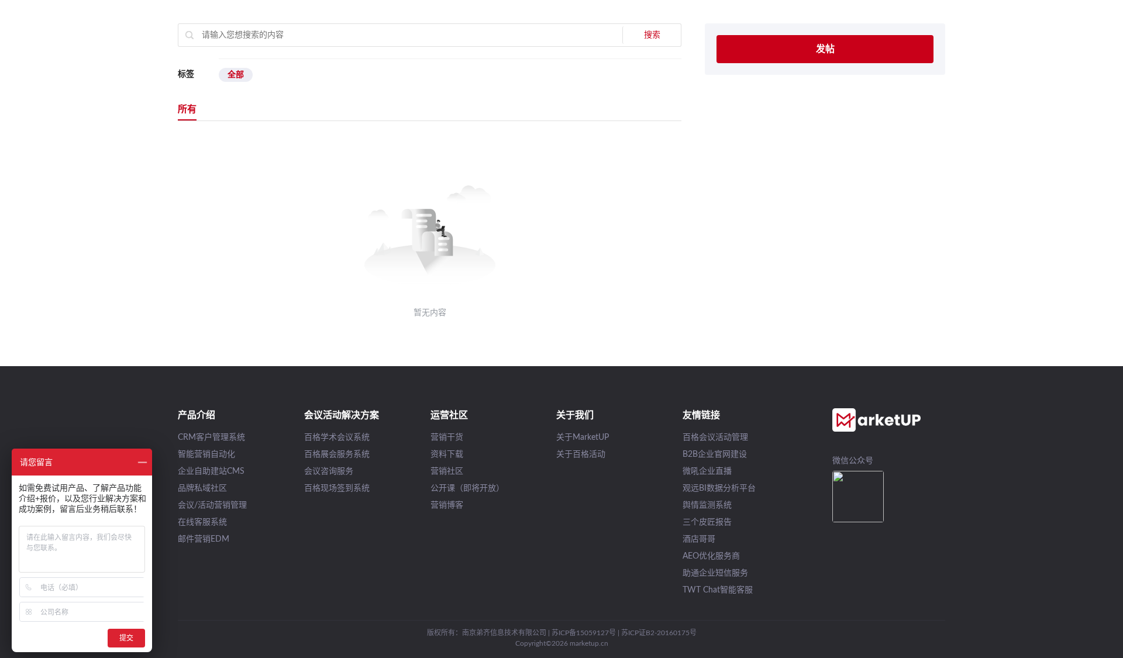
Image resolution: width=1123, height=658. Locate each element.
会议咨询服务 (328, 471)
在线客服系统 (202, 522)
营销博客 (446, 505)
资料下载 (446, 454)
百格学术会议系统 (337, 437)
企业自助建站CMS (211, 471)
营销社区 (446, 471)
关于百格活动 (580, 454)
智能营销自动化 (206, 454)
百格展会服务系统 (337, 454)
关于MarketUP (582, 437)
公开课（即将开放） (467, 488)
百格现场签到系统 (337, 488)
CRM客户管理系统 (211, 437)
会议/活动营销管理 (212, 505)
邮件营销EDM (203, 539)
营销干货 (446, 437)
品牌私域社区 (202, 488)
